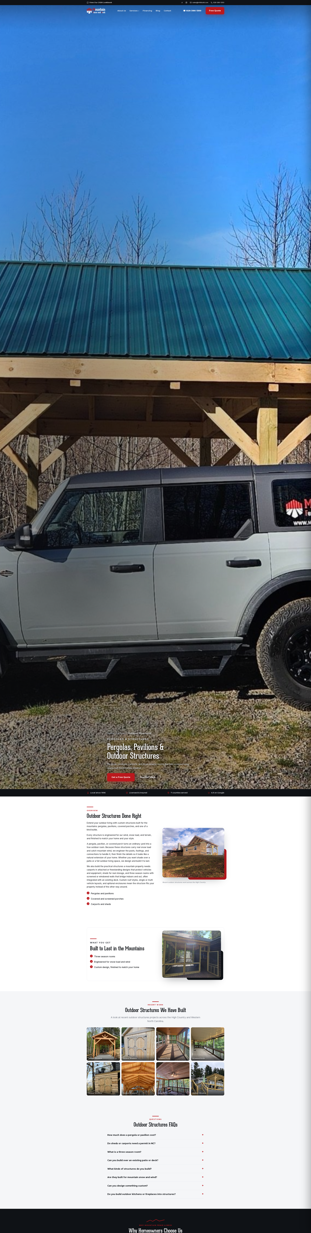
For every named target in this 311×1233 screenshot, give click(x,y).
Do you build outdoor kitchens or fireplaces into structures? (141, 1194)
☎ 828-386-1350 (192, 10)
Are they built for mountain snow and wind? (132, 1177)
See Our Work (148, 777)
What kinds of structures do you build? (129, 1169)
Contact (167, 10)
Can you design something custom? (127, 1185)
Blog (158, 10)
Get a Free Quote (121, 777)
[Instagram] (186, 3)
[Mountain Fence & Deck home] (96, 11)
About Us (121, 10)
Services (134, 10)
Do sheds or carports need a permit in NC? (131, 1143)
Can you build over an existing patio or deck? (132, 1160)
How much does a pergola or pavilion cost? (131, 1135)
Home (110, 733)
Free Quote (215, 10)
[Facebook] (182, 3)
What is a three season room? (124, 1152)
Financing (147, 10)
